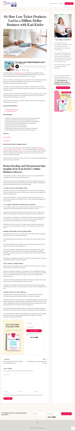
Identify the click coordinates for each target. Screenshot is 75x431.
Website (36, 391)
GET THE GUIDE (69, 3)
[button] (13, 342)
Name (6, 391)
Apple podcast (7, 137)
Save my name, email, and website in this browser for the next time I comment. (24, 395)
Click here (24, 151)
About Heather (53, 3)
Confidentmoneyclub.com (12, 109)
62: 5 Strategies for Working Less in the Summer (37, 361)
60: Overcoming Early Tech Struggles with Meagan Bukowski (13, 361)
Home (37, 422)
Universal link (6, 140)
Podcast (61, 3)
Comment (7, 374)
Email (21, 391)
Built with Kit (34, 337)
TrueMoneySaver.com (18, 73)
